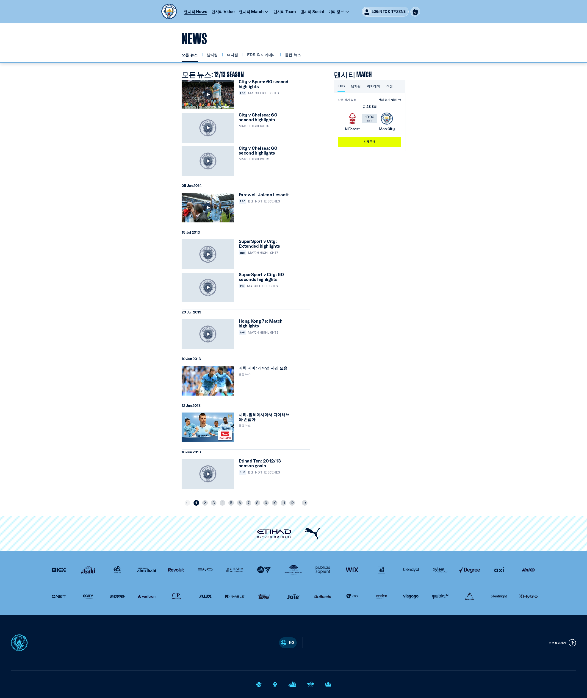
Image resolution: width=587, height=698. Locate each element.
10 (275, 503)
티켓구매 (370, 141)
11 (283, 503)
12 (292, 503)
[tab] (341, 88)
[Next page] (304, 503)
